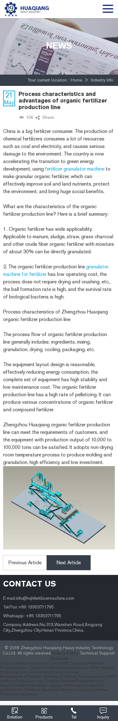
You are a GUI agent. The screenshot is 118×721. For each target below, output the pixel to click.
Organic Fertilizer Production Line (74, 681)
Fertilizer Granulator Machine (51, 689)
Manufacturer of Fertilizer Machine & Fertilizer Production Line (52, 676)
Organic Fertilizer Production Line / (30, 663)
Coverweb (59, 658)
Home (76, 80)
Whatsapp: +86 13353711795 (32, 615)
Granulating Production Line (54, 672)
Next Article (68, 563)
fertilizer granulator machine (74, 169)
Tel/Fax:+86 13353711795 (28, 607)
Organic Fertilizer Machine (23, 685)
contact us (29, 583)
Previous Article (25, 563)
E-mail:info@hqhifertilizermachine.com (38, 598)
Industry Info (102, 80)
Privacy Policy (65, 653)
